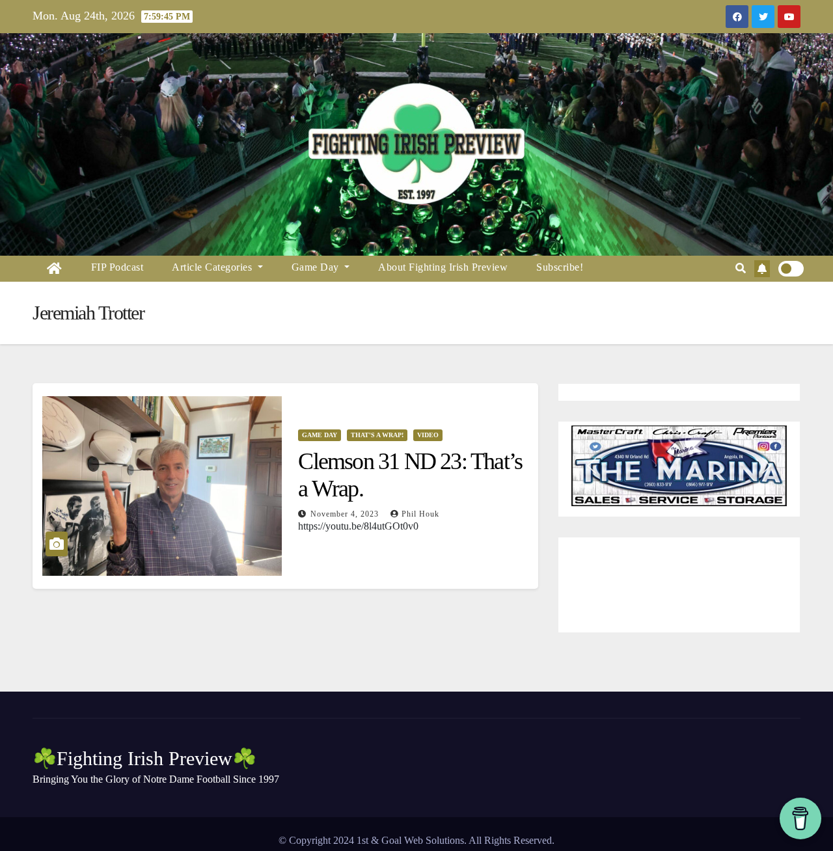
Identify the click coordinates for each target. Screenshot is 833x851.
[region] (679, 466)
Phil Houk (420, 514)
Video (428, 435)
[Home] (55, 269)
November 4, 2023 (345, 514)
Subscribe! (559, 267)
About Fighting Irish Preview (443, 267)
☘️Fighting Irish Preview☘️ (144, 758)
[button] (740, 268)
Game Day (317, 267)
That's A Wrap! (377, 435)
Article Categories (213, 267)
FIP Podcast (117, 267)
